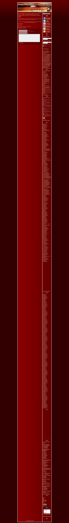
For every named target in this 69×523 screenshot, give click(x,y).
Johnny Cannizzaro (45, 200)
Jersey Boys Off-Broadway (46, 184)
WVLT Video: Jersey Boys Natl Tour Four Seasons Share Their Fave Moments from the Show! (29, 15)
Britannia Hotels (48, 516)
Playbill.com (44, 461)
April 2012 (44, 352)
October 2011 (44, 356)
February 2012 (44, 353)
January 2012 (44, 354)
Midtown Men (44, 216)
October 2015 (44, 322)
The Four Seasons (45, 249)
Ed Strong (44, 147)
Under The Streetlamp (45, 259)
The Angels (44, 242)
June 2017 (44, 308)
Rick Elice (44, 244)
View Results (44, 119)
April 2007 (44, 394)
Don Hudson (44, 451)
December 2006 (45, 397)
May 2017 (44, 309)
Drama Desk (44, 463)
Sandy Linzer (44, 237)
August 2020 (44, 298)
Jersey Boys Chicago (45, 175)
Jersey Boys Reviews (45, 74)
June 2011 (44, 359)
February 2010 (44, 370)
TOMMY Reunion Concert (46, 256)
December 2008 (45, 380)
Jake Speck (44, 156)
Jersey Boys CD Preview (46, 80)
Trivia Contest (44, 82)
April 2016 (44, 318)
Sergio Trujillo (44, 239)
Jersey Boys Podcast (45, 446)
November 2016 (45, 313)
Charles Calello (44, 135)
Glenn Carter (44, 480)
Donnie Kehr (44, 142)
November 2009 (45, 372)
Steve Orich (44, 241)
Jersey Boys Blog (26, 4)
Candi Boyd (44, 132)
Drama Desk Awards (45, 144)
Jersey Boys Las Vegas (45, 179)
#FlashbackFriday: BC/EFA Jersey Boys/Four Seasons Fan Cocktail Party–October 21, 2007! (47, 61)
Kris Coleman (44, 456)
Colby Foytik (44, 137)
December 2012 (45, 346)
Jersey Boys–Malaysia (45, 193)
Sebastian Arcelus (45, 172)
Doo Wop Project (45, 143)
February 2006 (44, 404)
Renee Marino (44, 229)
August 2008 (44, 383)
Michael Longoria (45, 171)
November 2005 (45, 406)
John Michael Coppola (45, 198)
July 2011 (44, 358)
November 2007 (45, 389)
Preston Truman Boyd (45, 228)
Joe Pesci (44, 196)
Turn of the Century (45, 258)
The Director (44, 245)
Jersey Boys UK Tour (45, 192)
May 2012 (44, 351)
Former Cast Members (45, 149)
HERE (32, 19)
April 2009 (44, 377)
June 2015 (44, 325)
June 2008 (44, 384)
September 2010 (45, 365)
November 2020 (45, 296)
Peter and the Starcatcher (46, 225)
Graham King (44, 154)
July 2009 (44, 375)
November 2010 (45, 364)
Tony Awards (44, 257)
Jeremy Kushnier (45, 163)
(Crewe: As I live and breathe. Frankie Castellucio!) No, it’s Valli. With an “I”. (46, 112)
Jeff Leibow (44, 161)
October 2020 (44, 297)
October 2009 (44, 373)
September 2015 (45, 323)
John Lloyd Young (45, 455)
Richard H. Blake (45, 230)
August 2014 (44, 332)
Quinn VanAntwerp (45, 489)
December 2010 (45, 363)
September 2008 (45, 382)
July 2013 (44, 341)
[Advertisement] (47, 276)
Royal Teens (44, 234)
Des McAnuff (44, 246)
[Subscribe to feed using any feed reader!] (47, 46)
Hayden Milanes (45, 155)
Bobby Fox (44, 128)
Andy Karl (44, 126)
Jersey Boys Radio (45, 447)
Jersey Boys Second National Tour (47, 187)
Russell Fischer (45, 235)
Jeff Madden (44, 162)
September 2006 (45, 399)
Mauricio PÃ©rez (45, 212)
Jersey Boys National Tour (46, 182)
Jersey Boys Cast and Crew (46, 76)
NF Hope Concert (45, 220)
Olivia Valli (44, 223)
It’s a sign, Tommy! (46, 113)
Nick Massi (44, 251)
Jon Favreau (44, 201)
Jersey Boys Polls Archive (46, 79)
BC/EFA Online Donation (46, 462)
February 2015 (44, 328)
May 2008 (44, 385)
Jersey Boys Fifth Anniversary (46, 177)
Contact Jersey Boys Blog (46, 87)
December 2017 (45, 304)
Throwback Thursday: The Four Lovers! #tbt (24, 21)
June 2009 (44, 376)
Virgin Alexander (45, 261)
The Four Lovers (45, 248)
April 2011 (44, 360)
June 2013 (44, 342)
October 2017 (44, 305)
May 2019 (44, 301)
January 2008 (44, 388)
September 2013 (45, 340)
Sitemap (44, 84)
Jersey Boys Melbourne (45, 181)
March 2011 (44, 361)
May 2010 (44, 368)
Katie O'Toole (44, 206)
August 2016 (44, 315)
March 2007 (44, 395)
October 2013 (44, 339)
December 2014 (45, 329)
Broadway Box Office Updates (46, 130)
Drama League (45, 464)
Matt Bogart (44, 457)
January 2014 (44, 337)
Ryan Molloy (44, 236)
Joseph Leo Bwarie (45, 203)
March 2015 (44, 327)
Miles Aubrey (44, 217)
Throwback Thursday (45, 254)
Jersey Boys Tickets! (46, 70)
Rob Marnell (44, 232)
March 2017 (44, 310)
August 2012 (44, 349)
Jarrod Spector (44, 157)
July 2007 (44, 392)
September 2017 (45, 306)
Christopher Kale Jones (45, 136)
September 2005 (45, 407)
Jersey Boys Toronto (45, 191)
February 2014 (44, 336)
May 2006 (44, 402)
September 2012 (45, 348)
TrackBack (28, 26)
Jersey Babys (44, 471)
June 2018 (44, 303)
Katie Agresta (44, 205)
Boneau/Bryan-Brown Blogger (46, 445)
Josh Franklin (44, 204)
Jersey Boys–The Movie (45, 194)
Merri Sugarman (45, 213)
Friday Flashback (45, 152)
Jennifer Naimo (45, 454)
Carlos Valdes (44, 133)
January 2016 (44, 320)
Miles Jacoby (44, 218)
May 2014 (44, 334)
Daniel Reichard (45, 167)
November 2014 (45, 330)
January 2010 (44, 371)
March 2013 (44, 344)
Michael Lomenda (45, 215)
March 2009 (44, 378)
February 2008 (44, 387)
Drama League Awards (45, 145)
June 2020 (44, 299)
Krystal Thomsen (45, 208)
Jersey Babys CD (45, 164)
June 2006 (44, 401)
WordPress (33, 520)
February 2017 (44, 311)
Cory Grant (44, 166)
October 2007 (44, 390)
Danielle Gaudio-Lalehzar (46, 140)
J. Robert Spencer (45, 77)
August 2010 (44, 366)
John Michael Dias (45, 199)
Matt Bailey (44, 210)
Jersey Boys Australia (45, 474)
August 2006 (44, 400)
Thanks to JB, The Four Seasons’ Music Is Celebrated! (46, 53)
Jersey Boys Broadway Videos (46, 86)
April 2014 (44, 335)
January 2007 (44, 396)
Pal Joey (44, 224)
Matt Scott (44, 211)
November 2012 (45, 347)
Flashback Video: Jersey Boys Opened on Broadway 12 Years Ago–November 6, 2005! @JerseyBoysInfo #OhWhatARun (46, 66)
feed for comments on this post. (22, 26)
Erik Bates (44, 452)
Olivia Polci (44, 222)
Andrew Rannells (45, 125)
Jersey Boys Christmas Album (46, 176)
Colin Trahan (44, 138)
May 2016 (44, 317)
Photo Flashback (45, 227)
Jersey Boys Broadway (45, 174)
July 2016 (44, 316)
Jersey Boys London (45, 73)
